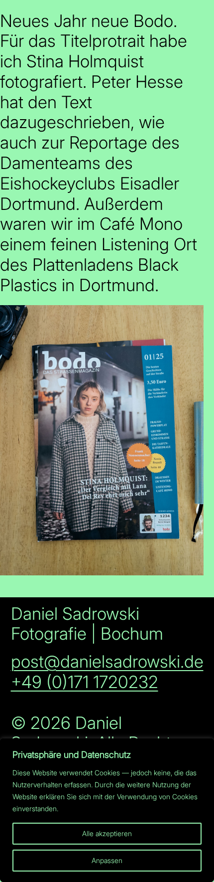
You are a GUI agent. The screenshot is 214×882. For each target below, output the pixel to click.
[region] (107, 810)
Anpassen (107, 860)
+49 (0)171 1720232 (84, 682)
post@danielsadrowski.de (107, 661)
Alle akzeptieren (107, 833)
